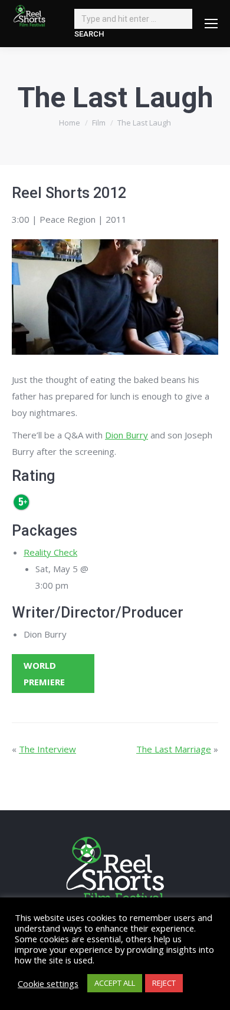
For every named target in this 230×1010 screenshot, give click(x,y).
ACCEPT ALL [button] (114, 983)
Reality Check (50, 552)
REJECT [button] (164, 983)
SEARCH (89, 33)
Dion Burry (126, 435)
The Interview (47, 749)
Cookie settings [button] (48, 983)
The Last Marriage (173, 749)
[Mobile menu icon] (211, 23)
